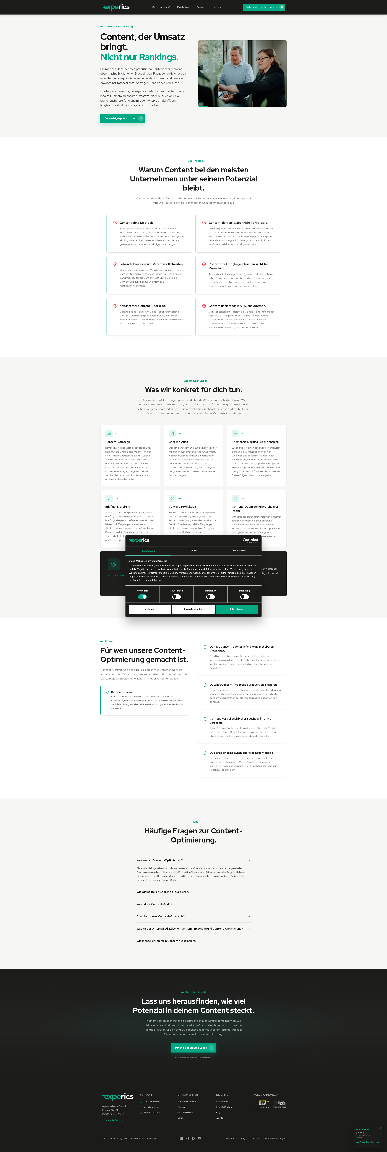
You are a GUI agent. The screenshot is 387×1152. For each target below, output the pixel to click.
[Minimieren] (381, 1128)
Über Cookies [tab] (239, 550)
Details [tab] (193, 550)
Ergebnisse (183, 7)
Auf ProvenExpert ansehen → (368, 1143)
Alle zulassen (237, 609)
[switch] (176, 596)
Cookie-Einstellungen (274, 1138)
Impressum (254, 1138)
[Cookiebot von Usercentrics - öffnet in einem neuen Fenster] (245, 540)
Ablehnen (150, 609)
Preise (200, 7)
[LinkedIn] (181, 1138)
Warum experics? (161, 7)
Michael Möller (185, 1112)
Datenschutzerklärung (234, 1138)
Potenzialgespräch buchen (262, 7)
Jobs (180, 1117)
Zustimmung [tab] (148, 551)
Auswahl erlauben (193, 609)
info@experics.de (153, 1107)
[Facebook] (193, 1138)
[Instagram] (187, 1138)
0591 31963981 (152, 1101)
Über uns (216, 7)
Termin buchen (152, 1112)
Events (219, 1117)
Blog (218, 1112)
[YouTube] (199, 1138)
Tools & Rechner (224, 1107)
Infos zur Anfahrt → (112, 1120)
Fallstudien (222, 1101)
